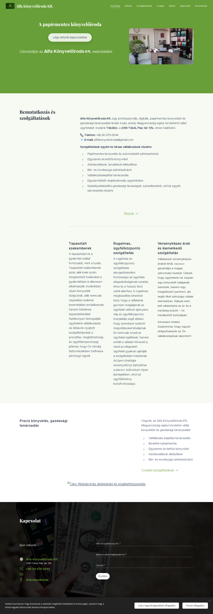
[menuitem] (116, 6)
